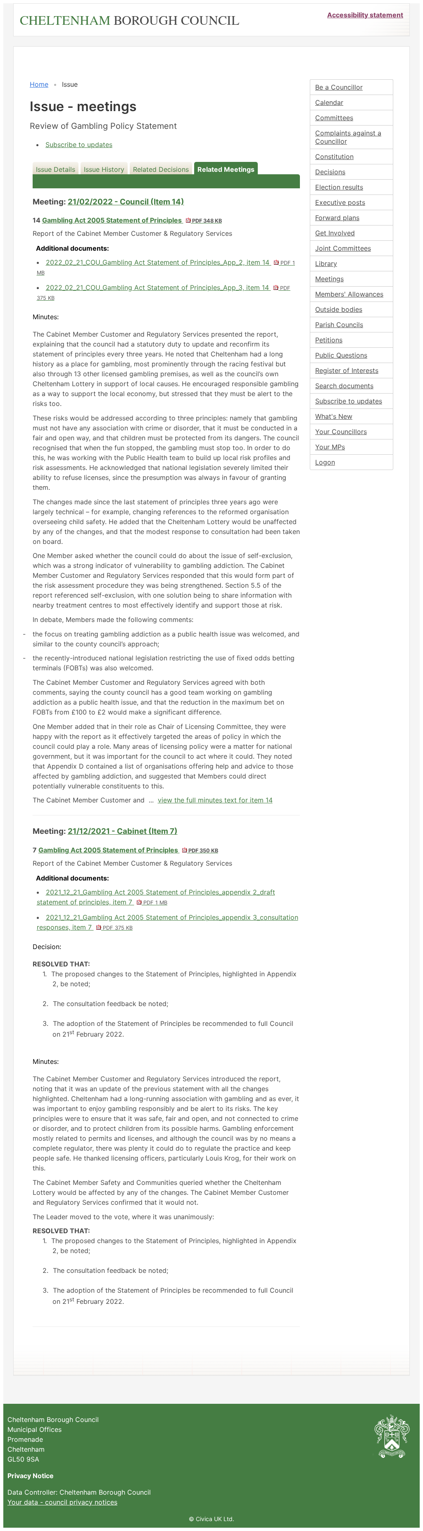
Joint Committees (343, 248)
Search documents (344, 386)
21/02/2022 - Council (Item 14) (126, 202)
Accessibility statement (365, 15)
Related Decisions (161, 169)
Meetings (329, 279)
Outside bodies (338, 309)
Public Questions (341, 355)
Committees (334, 118)
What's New (333, 416)
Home (39, 84)
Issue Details (55, 169)
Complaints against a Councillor (348, 137)
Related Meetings (225, 169)
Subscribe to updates (78, 144)
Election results (339, 187)
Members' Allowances (349, 294)
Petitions (328, 340)
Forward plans (337, 218)
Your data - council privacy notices (62, 1502)
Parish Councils (339, 324)
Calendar (329, 102)
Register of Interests (346, 370)
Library (326, 263)
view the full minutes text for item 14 (215, 800)
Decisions (330, 172)
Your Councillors (341, 431)
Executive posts (340, 202)
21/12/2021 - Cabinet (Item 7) (123, 831)
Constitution (334, 156)
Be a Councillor (339, 87)
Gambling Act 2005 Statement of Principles (132, 220)
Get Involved (335, 233)
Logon (325, 462)
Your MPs (330, 447)
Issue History (104, 169)
